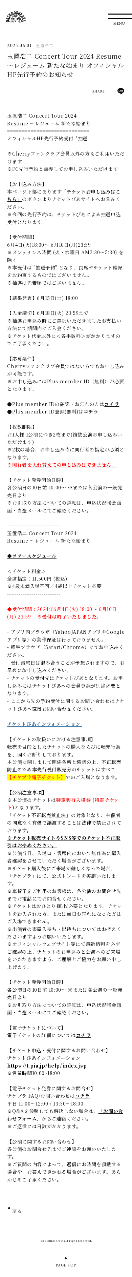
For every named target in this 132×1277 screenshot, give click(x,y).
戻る (17, 1212)
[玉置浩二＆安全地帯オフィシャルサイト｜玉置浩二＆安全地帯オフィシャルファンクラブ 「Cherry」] (16, 17)
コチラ (111, 404)
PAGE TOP (66, 1265)
